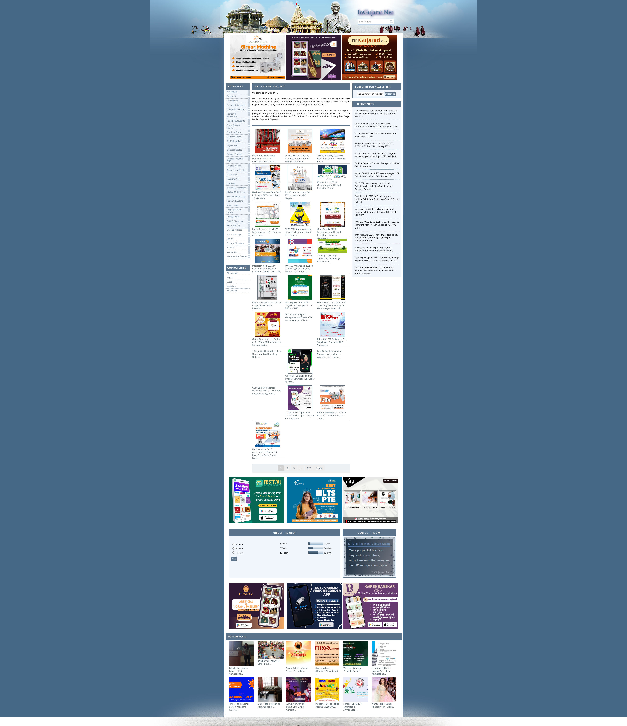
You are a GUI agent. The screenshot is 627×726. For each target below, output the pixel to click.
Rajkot (230, 277)
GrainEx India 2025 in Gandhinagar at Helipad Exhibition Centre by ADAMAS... (329, 233)
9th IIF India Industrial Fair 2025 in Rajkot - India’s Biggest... (298, 195)
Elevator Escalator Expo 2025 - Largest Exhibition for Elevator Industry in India (374, 249)
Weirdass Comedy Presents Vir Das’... (352, 669)
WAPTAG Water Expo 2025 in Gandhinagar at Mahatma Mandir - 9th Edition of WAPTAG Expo (377, 224)
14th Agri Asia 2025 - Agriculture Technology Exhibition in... (328, 258)
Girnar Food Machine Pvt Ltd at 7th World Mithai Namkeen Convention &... (266, 342)
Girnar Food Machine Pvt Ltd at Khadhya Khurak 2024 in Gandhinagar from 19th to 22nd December (375, 270)
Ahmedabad (232, 273)
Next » (319, 468)
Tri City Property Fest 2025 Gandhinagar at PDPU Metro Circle (331, 158)
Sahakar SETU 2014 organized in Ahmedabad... (352, 706)
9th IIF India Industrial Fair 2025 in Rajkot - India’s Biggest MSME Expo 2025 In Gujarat (376, 155)
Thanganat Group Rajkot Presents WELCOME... (327, 705)
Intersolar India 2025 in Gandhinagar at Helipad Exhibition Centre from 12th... (266, 268)
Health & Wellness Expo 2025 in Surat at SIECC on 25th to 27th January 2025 (374, 145)
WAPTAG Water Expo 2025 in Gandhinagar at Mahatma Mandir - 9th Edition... (299, 268)
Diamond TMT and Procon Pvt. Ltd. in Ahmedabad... (381, 670)
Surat (229, 282)
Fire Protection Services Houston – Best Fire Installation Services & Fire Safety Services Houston (376, 113)
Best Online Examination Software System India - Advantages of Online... (329, 354)
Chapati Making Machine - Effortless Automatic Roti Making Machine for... (297, 158)
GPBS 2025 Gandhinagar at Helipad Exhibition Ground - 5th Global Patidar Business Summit (373, 186)
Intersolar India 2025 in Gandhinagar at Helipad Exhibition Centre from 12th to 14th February (376, 211)
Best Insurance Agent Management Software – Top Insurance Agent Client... (299, 317)
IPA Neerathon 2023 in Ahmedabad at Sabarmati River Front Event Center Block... (265, 453)
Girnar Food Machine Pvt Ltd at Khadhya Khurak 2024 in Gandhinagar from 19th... (331, 305)
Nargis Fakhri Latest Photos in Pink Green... (383, 705)
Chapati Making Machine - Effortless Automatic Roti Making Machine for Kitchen (376, 125)
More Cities (232, 290)
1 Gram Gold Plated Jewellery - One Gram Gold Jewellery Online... (267, 354)
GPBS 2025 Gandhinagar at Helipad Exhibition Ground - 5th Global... (298, 232)
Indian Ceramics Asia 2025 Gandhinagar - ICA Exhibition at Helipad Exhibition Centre (377, 175)
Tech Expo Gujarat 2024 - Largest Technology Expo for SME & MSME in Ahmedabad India (377, 259)
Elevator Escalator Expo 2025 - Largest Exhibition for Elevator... (267, 305)
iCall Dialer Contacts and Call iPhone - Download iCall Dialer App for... (300, 378)
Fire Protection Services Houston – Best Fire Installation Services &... (264, 158)
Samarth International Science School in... (297, 669)
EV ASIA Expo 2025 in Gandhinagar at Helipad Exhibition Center (329, 185)
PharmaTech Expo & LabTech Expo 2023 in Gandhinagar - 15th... (331, 415)
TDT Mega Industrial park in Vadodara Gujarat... (239, 706)
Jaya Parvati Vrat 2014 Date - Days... (268, 662)
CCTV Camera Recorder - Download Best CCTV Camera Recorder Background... (266, 390)
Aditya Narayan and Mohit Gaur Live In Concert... (296, 706)
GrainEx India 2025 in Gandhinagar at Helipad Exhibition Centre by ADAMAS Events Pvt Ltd (377, 199)
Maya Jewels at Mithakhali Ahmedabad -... (326, 670)
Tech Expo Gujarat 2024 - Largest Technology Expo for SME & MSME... (299, 305)
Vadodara (231, 286)
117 (309, 468)
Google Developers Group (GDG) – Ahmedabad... (238, 670)
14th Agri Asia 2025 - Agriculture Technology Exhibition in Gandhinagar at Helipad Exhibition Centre (376, 237)
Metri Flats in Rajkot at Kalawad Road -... (269, 705)
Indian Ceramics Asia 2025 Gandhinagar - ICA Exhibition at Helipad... (266, 232)
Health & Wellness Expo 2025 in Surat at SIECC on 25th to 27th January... (266, 195)
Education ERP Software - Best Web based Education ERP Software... (332, 342)
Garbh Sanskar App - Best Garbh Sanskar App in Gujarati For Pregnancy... (300, 415)
